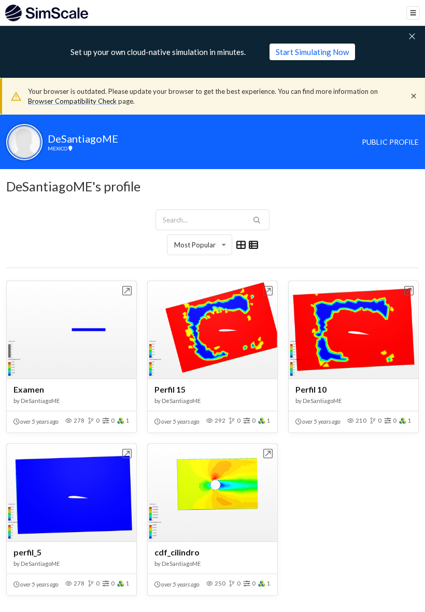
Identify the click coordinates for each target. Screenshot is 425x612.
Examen (28, 389)
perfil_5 (27, 552)
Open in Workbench (127, 290)
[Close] (413, 96)
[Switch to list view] (253, 245)
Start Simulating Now (312, 52)
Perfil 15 (170, 389)
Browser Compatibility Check (72, 101)
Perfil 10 (311, 389)
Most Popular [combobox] (195, 245)
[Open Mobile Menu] (413, 13)
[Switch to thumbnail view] (241, 245)
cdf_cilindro (177, 552)
